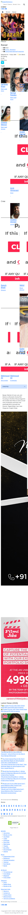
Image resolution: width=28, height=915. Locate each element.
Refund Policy (7, 897)
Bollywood (6, 858)
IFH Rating (4, 56)
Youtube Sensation (8, 860)
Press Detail (6, 877)
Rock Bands (6, 864)
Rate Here (4, 60)
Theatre (5, 846)
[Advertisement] (14, 603)
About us (6, 891)
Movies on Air (7, 886)
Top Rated (6, 837)
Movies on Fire (7, 835)
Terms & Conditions (9, 898)
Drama (7, 49)
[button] (14, 7)
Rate (9, 60)
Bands (5, 866)
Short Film (6, 842)
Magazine (6, 876)
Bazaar (14, 12)
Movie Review (7, 850)
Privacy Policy (7, 895)
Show (5, 882)
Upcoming (6, 833)
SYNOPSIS (5, 386)
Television (4, 880)
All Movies (6, 840)
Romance (12, 49)
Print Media (6, 874)
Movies (7, 12)
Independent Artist (9, 856)
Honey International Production (14, 51)
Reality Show (7, 884)
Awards (5, 851)
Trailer (5, 838)
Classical (5, 862)
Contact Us (6, 893)
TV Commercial (7, 872)
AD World (4, 870)
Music (2, 854)
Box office (6, 848)
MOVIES (3, 831)
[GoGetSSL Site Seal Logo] (14, 823)
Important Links (5, 889)
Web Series (6, 844)
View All (8, 66)
